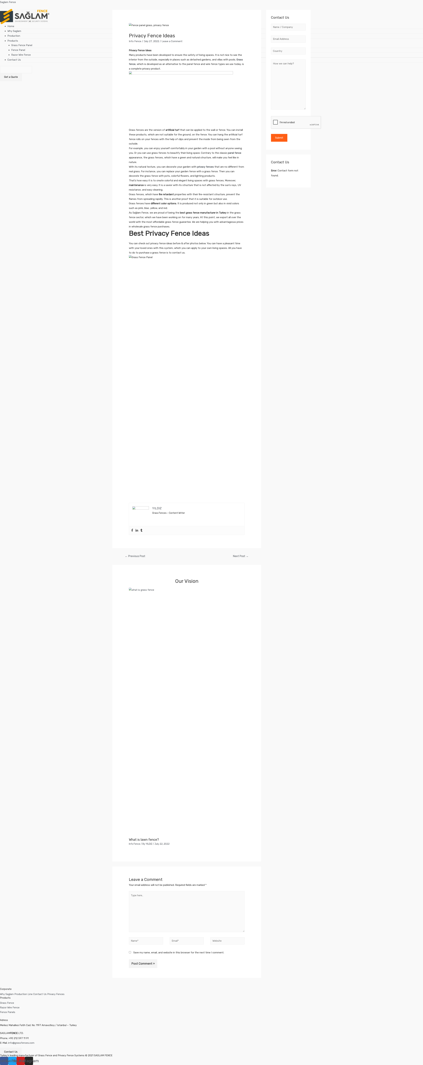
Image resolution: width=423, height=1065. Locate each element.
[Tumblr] (141, 530)
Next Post (241, 556)
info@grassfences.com (21, 1042)
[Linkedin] (136, 530)
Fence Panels (7, 1012)
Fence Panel (18, 50)
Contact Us (14, 59)
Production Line (23, 994)
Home (10, 26)
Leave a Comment (172, 41)
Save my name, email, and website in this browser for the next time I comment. (178, 952)
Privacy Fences (55, 994)
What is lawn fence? (144, 840)
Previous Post (135, 556)
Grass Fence (7, 1002)
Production (13, 35)
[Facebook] (132, 530)
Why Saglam (14, 31)
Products (12, 40)
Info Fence (135, 41)
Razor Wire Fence (21, 54)
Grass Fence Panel (21, 45)
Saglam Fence (8, 2)
